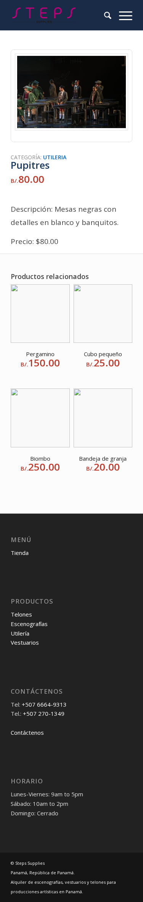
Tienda (20, 552)
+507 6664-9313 (44, 704)
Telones (21, 614)
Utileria (54, 157)
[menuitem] (103, 15)
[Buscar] (103, 15)
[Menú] (121, 15)
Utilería (20, 633)
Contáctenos (27, 732)
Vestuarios (25, 642)
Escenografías (29, 624)
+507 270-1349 (43, 713)
